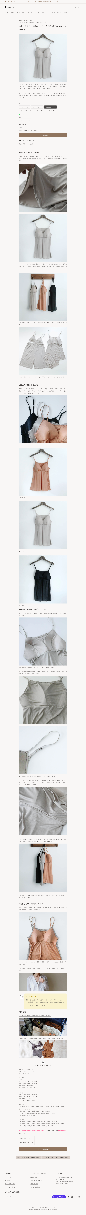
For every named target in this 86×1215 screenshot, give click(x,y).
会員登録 (7, 1180)
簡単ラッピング (24, 1142)
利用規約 (55, 1209)
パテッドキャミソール (48, 377)
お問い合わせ (34, 1184)
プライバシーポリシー (47, 1209)
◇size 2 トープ (50, 107)
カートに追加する (43, 1149)
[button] (38, 12)
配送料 (24, 130)
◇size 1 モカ (39, 111)
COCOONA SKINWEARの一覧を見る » (28, 1157)
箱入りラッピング (25, 1138)
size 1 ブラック (38, 107)
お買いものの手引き (36, 1180)
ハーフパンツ (34, 377)
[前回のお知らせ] (28, 1)
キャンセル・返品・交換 (51, 1130)
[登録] (33, 1197)
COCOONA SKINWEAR (25, 20)
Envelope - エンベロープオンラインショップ (45, 1207)
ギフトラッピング (10, 1187)
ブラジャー (26, 377)
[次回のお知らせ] (57, 1)
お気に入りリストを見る (26, 144)
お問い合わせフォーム (62, 1183)
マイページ (8, 1177)
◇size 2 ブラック (26, 111)
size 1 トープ (25, 107)
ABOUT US (33, 1177)
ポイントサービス (10, 1184)
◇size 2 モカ (51, 111)
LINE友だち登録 (35, 1187)
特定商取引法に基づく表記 (35, 1209)
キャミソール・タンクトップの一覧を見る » (55, 1157)
